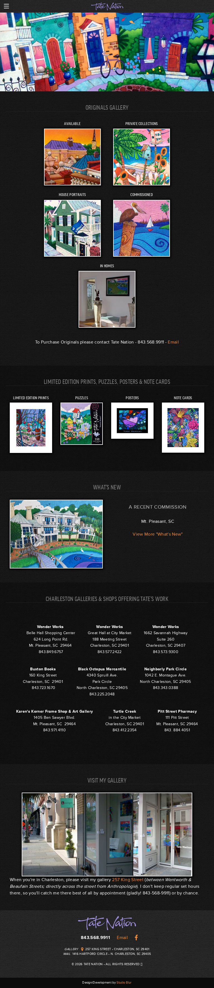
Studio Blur (124, 982)
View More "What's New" (158, 534)
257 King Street (128, 879)
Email (173, 342)
